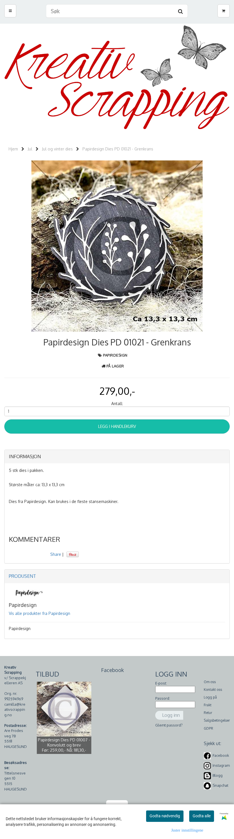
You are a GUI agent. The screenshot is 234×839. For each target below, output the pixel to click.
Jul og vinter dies (57, 148)
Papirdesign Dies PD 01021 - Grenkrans (117, 148)
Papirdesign (115, 355)
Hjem (13, 148)
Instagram (221, 765)
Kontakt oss (213, 689)
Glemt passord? (169, 725)
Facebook (221, 755)
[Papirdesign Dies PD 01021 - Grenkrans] (117, 245)
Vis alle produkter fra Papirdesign (39, 613)
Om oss (210, 682)
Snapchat (220, 785)
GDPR (208, 728)
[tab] (117, 457)
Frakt (207, 705)
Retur (208, 713)
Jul (30, 148)
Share (55, 554)
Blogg (218, 775)
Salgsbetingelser (217, 720)
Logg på (210, 697)
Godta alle (202, 816)
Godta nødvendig (165, 816)
